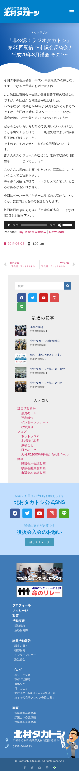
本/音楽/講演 (30, 441)
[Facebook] (21, 297)
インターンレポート (35, 422)
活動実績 (18, 621)
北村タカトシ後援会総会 (45, 340)
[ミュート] (59, 225)
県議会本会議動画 (33, 463)
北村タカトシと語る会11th (46, 382)
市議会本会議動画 (33, 473)
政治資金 (27, 427)
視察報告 (27, 418)
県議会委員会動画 (33, 468)
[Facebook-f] (24, 767)
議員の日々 (28, 413)
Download (56, 232)
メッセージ (20, 610)
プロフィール (21, 605)
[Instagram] (54, 297)
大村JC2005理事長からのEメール (44, 454)
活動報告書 (21, 630)
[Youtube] (43, 297)
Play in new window (31, 232)
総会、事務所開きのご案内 (46, 354)
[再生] (9, 225)
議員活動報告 (26, 408)
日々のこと (28, 450)
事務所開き (37, 326)
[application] (39, 225)
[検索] (67, 286)
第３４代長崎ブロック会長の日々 (34, 697)
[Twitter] (32, 297)
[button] (71, 11)
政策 (15, 615)
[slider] (68, 224)
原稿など (27, 445)
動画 (20, 459)
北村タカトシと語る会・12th (47, 368)
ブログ (21, 431)
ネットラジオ (39, 32)
